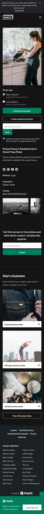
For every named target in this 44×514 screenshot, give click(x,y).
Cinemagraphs (27, 468)
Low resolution (12, 101)
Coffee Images (27, 453)
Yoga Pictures (8, 479)
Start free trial (32, 507)
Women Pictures (9, 472)
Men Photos (26, 472)
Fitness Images (27, 479)
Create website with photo (22, 118)
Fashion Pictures (28, 450)
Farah (13, 175)
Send (7, 131)
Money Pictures (28, 461)
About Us (22, 436)
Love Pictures (8, 476)
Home (12, 184)
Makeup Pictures (9, 453)
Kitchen (6, 184)
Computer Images (9, 465)
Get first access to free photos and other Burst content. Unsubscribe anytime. (22, 139)
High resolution (12, 94)
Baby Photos (7, 483)
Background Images (10, 468)
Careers (13, 430)
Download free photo (22, 110)
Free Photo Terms (26, 430)
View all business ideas (22, 415)
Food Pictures (27, 457)
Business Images (9, 450)
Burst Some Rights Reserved (14, 193)
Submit (22, 252)
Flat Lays (25, 465)
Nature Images (8, 457)
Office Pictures (8, 461)
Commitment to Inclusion (17, 433)
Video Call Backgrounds (30, 483)
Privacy (33, 433)
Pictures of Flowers (29, 476)
